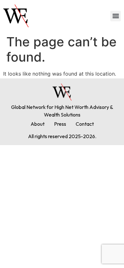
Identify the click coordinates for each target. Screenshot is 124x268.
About (38, 124)
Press (60, 124)
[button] (115, 16)
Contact (85, 124)
